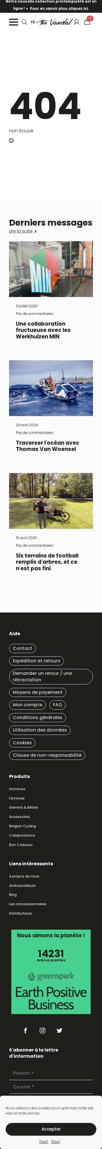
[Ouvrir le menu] (13, 22)
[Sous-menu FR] (36, 22)
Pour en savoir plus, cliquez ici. (59, 8)
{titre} (43, 1141)
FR (33, 22)
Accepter (51, 1129)
